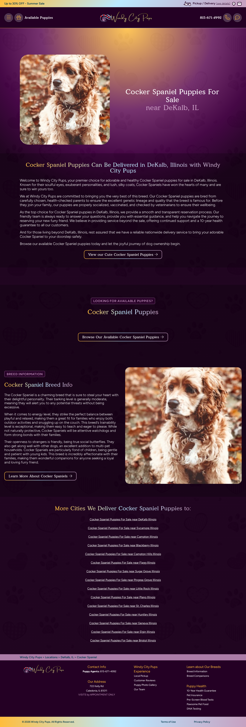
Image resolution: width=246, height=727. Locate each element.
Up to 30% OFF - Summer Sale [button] (24, 3)
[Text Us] (237, 17)
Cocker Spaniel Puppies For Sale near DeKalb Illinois (123, 519)
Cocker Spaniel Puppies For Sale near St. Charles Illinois (123, 606)
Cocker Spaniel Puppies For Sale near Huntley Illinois (123, 614)
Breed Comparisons (198, 675)
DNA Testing (194, 708)
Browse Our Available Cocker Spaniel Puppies (120, 337)
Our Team (139, 689)
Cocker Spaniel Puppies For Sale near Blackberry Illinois (123, 545)
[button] (234, 3)
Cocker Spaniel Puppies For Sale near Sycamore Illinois (123, 528)
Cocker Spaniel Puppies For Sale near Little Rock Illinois (123, 588)
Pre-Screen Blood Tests (200, 699)
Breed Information (197, 671)
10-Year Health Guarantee (201, 690)
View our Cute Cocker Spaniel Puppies (121, 254)
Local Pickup (141, 675)
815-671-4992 (211, 17)
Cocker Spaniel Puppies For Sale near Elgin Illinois (123, 632)
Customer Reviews (144, 680)
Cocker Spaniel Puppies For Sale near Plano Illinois (123, 597)
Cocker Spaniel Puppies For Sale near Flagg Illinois (123, 562)
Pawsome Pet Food (197, 704)
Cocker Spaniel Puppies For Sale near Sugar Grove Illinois (123, 571)
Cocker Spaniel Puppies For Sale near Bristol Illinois (123, 640)
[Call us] (227, 17)
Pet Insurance (194, 695)
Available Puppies (38, 17)
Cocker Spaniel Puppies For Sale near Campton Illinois (123, 536)
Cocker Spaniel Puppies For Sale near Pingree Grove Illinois (123, 580)
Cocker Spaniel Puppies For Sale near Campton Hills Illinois (123, 554)
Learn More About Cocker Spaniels (38, 476)
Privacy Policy (202, 721)
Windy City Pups (31, 657)
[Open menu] (8, 17)
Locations (51, 657)
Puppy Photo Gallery (145, 684)
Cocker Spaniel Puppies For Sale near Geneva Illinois (123, 623)
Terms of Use (168, 721)
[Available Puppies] (18, 17)
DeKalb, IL (67, 657)
